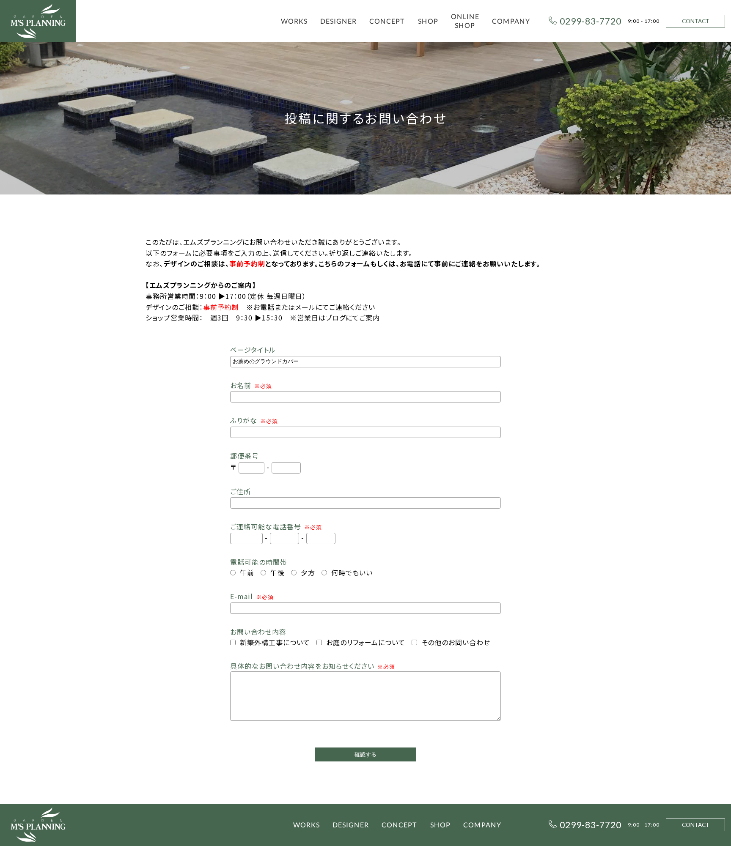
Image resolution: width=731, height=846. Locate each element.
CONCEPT (387, 21)
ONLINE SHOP (465, 20)
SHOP (428, 21)
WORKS (294, 21)
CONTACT (695, 21)
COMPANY (511, 21)
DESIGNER (338, 21)
